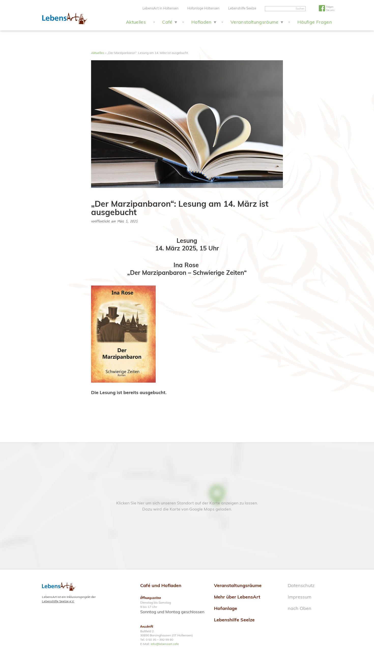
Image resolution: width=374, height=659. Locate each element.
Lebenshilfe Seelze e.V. (58, 601)
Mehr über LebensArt (237, 597)
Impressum (299, 597)
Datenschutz (301, 585)
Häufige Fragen (314, 22)
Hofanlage (225, 608)
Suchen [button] (300, 8)
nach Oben (299, 608)
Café (167, 22)
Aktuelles (136, 22)
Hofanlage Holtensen (203, 8)
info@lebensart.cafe (165, 644)
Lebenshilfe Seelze (242, 8)
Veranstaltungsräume (255, 22)
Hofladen (201, 22)
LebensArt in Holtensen (160, 8)
